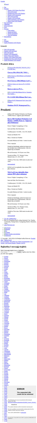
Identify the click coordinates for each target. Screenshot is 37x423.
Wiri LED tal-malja (13, 16)
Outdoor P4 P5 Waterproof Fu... (19, 105)
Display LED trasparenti (14, 15)
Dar (5, 7)
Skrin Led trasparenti (24, 241)
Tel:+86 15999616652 (10, 218)
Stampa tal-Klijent (12, 33)
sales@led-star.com (9, 225)
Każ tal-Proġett (8, 22)
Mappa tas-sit (8, 240)
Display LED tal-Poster (14, 18)
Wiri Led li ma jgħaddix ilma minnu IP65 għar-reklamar (18, 173)
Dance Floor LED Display (15, 21)
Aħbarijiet (7, 24)
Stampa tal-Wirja (12, 32)
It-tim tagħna (11, 30)
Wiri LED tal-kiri (12, 12)
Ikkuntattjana (7, 36)
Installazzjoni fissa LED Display (16, 13)
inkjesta (10, 164)
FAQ (5, 27)
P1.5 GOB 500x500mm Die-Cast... (20, 97)
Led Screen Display (10, 243)
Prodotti (6, 9)
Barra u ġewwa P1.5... (15, 89)
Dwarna (6, 29)
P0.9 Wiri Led (13, 241)
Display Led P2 (20, 243)
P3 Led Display (5, 241)
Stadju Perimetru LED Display (16, 19)
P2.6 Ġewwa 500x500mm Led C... (20, 81)
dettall (13, 164)
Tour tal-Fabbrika (12, 35)
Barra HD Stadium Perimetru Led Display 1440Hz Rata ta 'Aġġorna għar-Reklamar (20, 120)
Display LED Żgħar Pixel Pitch (16, 10)
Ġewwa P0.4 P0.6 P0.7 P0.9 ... (18, 72)
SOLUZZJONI (8, 26)
